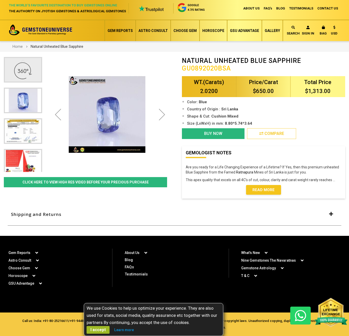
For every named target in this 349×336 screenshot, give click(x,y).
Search (293, 33)
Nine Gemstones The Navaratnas (268, 260)
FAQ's (268, 8)
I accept (98, 329)
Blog (129, 260)
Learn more (124, 330)
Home (18, 46)
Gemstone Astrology (258, 268)
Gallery (272, 31)
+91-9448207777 (82, 321)
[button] (334, 31)
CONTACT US (327, 8)
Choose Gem (185, 31)
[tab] (174, 215)
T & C (245, 276)
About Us (132, 253)
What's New (250, 253)
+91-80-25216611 (55, 321)
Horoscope (213, 31)
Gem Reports (120, 31)
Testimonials (136, 274)
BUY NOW (213, 133)
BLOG (280, 8)
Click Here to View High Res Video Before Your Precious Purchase (85, 182)
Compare (273, 133)
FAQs (129, 267)
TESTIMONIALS (301, 8)
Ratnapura (244, 172)
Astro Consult (153, 31)
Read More (263, 190)
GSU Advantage (244, 31)
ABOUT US (251, 8)
